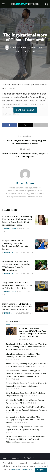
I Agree (41, 469)
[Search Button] (46, 4)
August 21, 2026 (13, 432)
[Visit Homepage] (25, 4)
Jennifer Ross (9, 252)
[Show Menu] (3, 4)
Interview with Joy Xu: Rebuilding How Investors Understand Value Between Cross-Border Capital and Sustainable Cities (26, 373)
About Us (15, 458)
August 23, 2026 (21, 422)
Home (4, 458)
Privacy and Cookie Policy (21, 469)
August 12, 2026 (24, 292)
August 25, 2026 (31, 396)
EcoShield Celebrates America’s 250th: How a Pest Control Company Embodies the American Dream (32, 332)
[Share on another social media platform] (40, 125)
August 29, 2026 (26, 340)
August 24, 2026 (13, 413)
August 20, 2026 (23, 273)
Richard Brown (19, 47)
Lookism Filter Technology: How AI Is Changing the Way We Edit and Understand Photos (25, 420)
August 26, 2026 (24, 228)
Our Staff (27, 458)
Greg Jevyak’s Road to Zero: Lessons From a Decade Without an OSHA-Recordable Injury (17, 285)
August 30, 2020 (37, 47)
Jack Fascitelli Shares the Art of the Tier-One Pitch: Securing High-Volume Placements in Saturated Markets (26, 347)
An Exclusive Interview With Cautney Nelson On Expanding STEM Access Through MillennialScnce (25, 439)
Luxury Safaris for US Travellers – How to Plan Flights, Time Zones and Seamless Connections (17, 307)
